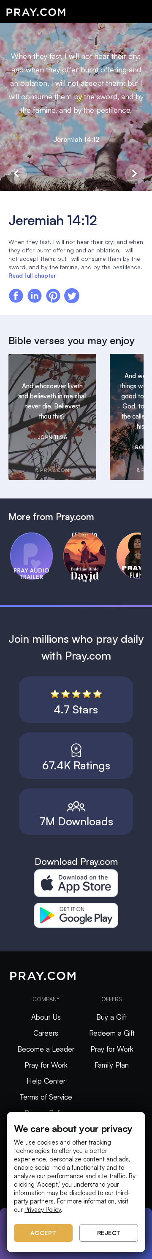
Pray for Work (46, 1064)
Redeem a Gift (112, 1032)
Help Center (46, 1080)
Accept (43, 1232)
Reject (109, 1232)
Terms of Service (46, 1096)
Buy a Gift (111, 1017)
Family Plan (112, 1064)
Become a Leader (45, 1048)
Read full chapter (32, 275)
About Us (46, 1017)
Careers (45, 1032)
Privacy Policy (42, 1210)
